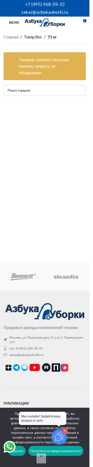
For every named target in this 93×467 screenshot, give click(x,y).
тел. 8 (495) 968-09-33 (26, 348)
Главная (11, 36)
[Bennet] (23, 277)
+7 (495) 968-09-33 (45, 4)
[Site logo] (45, 21)
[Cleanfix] (66, 277)
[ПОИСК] (80, 90)
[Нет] (41, 458)
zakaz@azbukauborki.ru (44, 12)
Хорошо (17, 451)
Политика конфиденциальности (56, 451)
